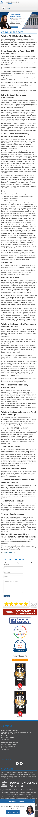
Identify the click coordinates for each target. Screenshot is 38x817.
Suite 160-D (4, 735)
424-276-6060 (8, 552)
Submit (7, 596)
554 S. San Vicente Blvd (8, 734)
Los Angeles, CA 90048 (7, 737)
